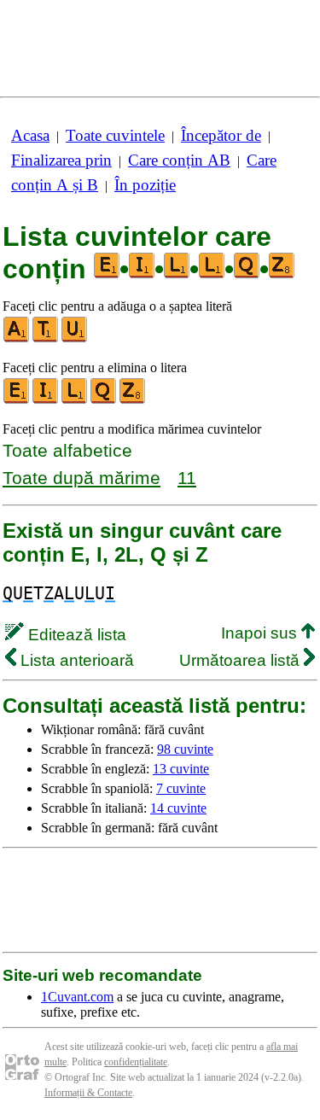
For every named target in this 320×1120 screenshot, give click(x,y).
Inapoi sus (261, 633)
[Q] (104, 400)
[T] (46, 338)
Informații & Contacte (88, 1093)
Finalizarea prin (61, 160)
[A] (17, 338)
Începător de (221, 135)
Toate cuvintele (115, 135)
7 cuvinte (181, 788)
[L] (75, 400)
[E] (17, 400)
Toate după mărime (81, 477)
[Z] (133, 400)
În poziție (145, 185)
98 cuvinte (185, 749)
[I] (46, 400)
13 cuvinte (181, 768)
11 (186, 477)
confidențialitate (135, 1062)
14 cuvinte (178, 808)
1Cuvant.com (77, 996)
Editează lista (75, 635)
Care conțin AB (179, 160)
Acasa (30, 135)
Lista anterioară (75, 660)
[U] (75, 338)
